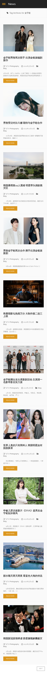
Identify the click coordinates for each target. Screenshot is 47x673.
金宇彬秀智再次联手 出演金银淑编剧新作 (22, 59)
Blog (5, 68)
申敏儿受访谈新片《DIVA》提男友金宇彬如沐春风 (23, 512)
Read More (10, 80)
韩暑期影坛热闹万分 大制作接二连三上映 (22, 315)
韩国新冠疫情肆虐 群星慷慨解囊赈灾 (22, 638)
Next (38, 668)
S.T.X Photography (12, 66)
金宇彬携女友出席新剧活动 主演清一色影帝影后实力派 (22, 381)
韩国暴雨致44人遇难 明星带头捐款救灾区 (23, 186)
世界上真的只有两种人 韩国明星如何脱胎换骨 (22, 446)
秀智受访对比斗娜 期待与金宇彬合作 (22, 122)
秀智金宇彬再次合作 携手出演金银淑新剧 (22, 252)
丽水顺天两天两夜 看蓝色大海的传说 (22, 575)
